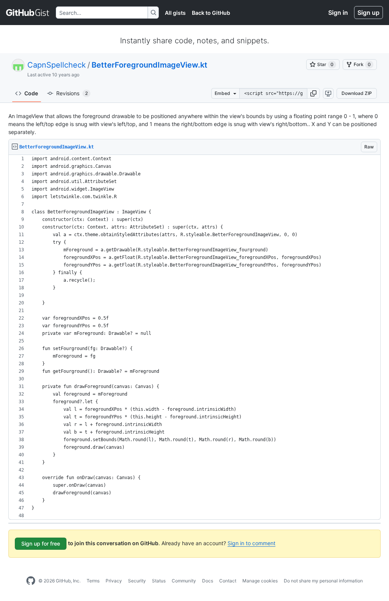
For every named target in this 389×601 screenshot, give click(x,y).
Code (31, 93)
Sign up (368, 12)
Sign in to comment (251, 543)
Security (137, 581)
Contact (227, 581)
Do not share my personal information (323, 581)
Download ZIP (357, 93)
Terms (93, 581)
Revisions (72, 93)
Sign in (338, 12)
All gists (175, 12)
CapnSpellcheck (56, 64)
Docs (207, 581)
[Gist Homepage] (28, 12)
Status (159, 581)
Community (184, 581)
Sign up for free (40, 543)
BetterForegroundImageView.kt (149, 64)
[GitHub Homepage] (30, 581)
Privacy (114, 581)
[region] (194, 337)
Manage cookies (260, 581)
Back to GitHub (211, 12)
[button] (313, 93)
